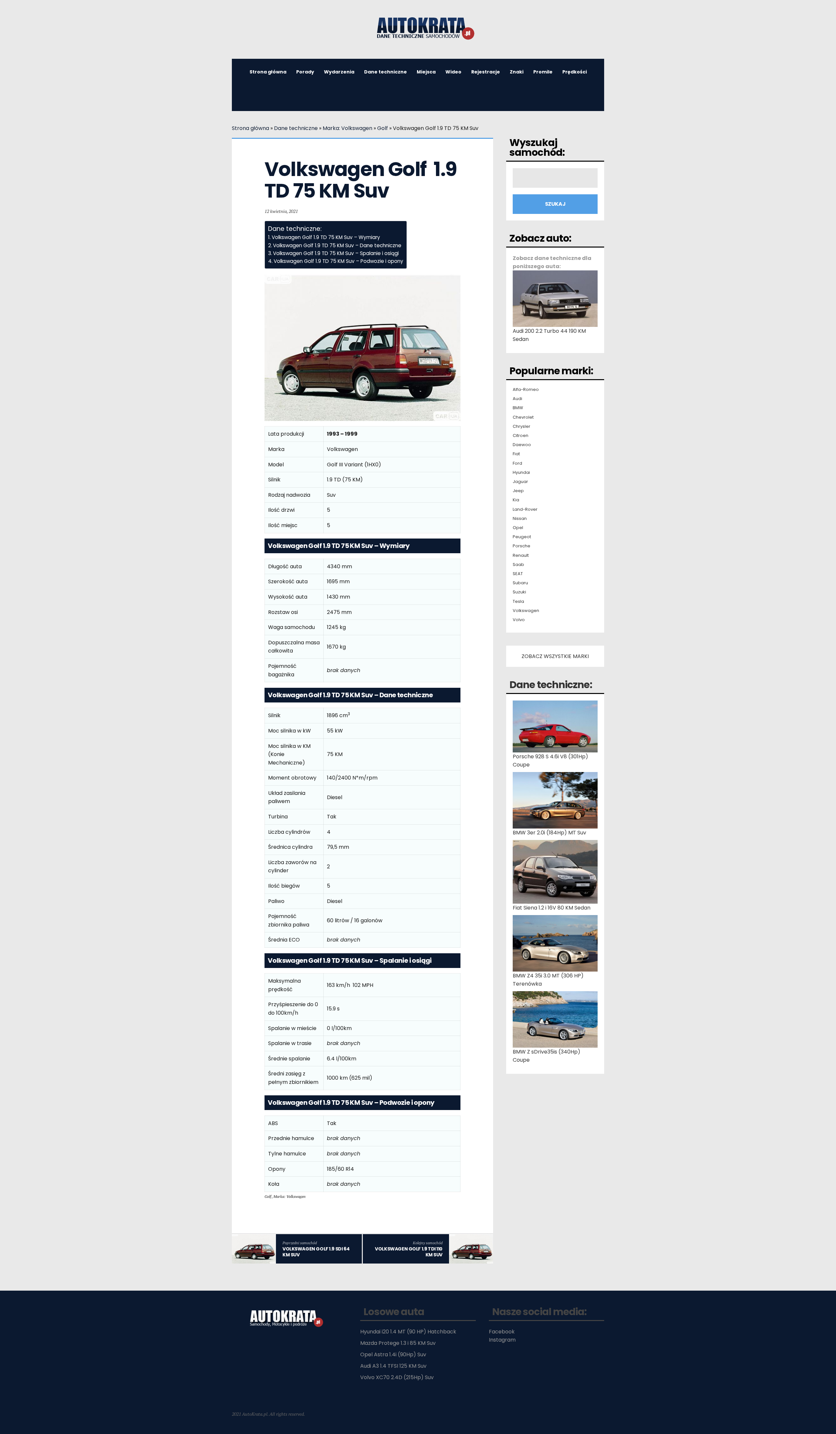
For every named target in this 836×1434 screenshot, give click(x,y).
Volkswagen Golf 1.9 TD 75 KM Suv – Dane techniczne (337, 245)
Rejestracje (485, 72)
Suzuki (519, 592)
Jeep (518, 491)
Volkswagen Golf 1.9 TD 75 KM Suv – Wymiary (326, 237)
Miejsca (426, 72)
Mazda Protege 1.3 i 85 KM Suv (398, 1343)
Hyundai (521, 472)
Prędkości (574, 72)
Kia (516, 500)
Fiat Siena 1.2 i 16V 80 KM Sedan (551, 907)
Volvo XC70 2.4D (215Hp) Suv (397, 1377)
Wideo (453, 72)
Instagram (502, 1340)
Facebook (502, 1331)
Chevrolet (523, 417)
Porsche (521, 546)
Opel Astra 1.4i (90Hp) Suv (393, 1354)
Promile (543, 72)
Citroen (520, 436)
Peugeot (522, 537)
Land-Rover (525, 509)
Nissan (520, 519)
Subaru (520, 583)
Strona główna (267, 72)
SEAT (518, 574)
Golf (382, 128)
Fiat (516, 454)
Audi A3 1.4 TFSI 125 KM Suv (393, 1366)
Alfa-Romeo (526, 390)
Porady (305, 72)
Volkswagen (526, 611)
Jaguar (520, 482)
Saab (518, 565)
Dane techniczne (385, 72)
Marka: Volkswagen (347, 128)
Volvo (519, 620)
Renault (521, 555)
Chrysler (521, 426)
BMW (518, 408)
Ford (517, 463)
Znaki (516, 72)
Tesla (518, 601)
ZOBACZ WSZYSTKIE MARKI (555, 656)
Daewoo (522, 445)
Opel (518, 528)
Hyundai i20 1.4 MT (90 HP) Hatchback (408, 1331)
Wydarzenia (339, 72)
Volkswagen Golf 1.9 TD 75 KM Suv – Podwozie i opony (338, 261)
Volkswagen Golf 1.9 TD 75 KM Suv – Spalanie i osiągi (336, 253)
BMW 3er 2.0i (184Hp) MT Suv (549, 832)
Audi (517, 399)
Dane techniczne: (550, 685)
